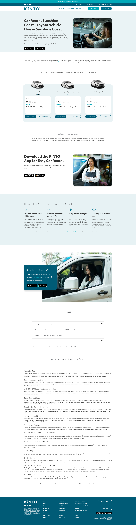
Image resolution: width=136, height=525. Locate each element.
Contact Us (80, 4)
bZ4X (44, 513)
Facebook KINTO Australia (25, 4)
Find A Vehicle (92, 4)
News (76, 513)
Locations (61, 513)
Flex (44, 506)
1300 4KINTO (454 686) (106, 4)
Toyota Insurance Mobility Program (83, 506)
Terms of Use (62, 508)
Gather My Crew (63, 517)
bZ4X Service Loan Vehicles (81, 510)
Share (44, 501)
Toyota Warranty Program (81, 503)
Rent (44, 503)
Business (78, 8)
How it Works (61, 8)
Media (76, 515)
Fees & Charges (62, 506)
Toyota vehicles (37, 277)
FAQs (84, 8)
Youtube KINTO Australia (30, 4)
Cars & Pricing (70, 8)
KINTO (59, 62)
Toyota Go (77, 508)
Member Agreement (63, 503)
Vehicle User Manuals (80, 501)
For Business (46, 508)
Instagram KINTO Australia (27, 4)
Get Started (93, 8)
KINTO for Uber (47, 517)
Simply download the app (73, 231)
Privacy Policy (62, 510)
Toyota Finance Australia (28, 508)
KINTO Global (78, 517)
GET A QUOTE (105, 505)
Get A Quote (106, 8)
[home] (35, 8)
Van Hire (45, 510)
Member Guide (62, 501)
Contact (61, 515)
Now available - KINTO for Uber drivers (68, 1)
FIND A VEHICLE (104, 501)
